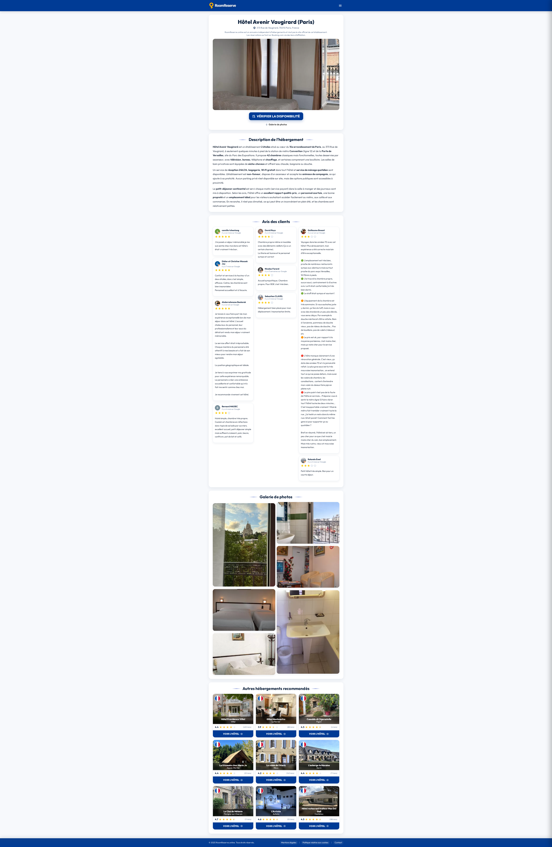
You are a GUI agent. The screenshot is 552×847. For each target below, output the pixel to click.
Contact (338, 842)
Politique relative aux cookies (315, 842)
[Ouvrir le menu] (340, 5)
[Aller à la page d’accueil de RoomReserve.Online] (223, 5)
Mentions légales (288, 842)
